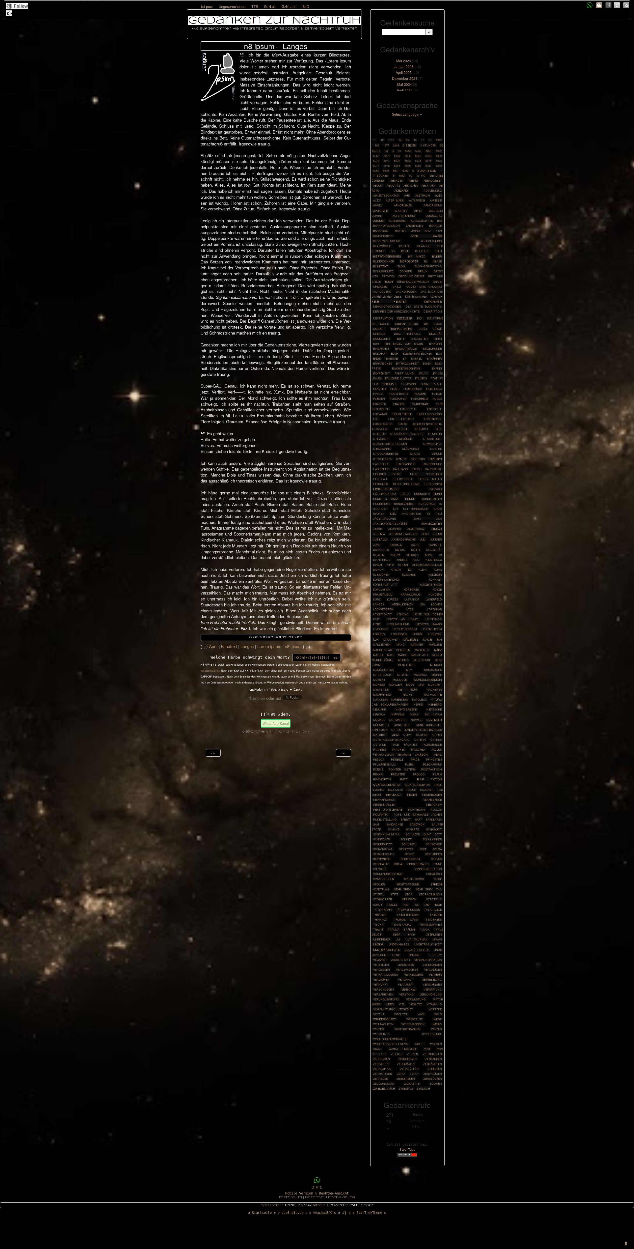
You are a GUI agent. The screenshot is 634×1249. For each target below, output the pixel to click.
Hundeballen (432, 499)
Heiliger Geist (387, 474)
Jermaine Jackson (403, 534)
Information (411, 513)
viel (402, 1004)
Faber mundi (405, 373)
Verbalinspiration (428, 960)
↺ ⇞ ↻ (317, 1187)
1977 (386, 145)
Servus (436, 859)
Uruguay (435, 955)
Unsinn (414, 955)
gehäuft (421, 429)
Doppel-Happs (401, 329)
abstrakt (429, 185)
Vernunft (380, 984)
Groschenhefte (385, 453)
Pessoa (378, 759)
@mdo (319, 1205)
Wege (438, 1019)
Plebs (409, 764)
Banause (435, 225)
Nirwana (398, 714)
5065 (397, 156)
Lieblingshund (398, 624)
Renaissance (432, 799)
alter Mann (395, 200)
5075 (428, 161)
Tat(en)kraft (383, 909)
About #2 (393, 185)
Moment (379, 679)
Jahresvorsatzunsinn (390, 523)
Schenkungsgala (386, 834)
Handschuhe (432, 464)
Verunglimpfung (386, 999)
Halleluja (380, 464)
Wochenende (432, 1034)
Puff (403, 779)
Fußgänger (382, 424)
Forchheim (419, 398)
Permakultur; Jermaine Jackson (400, 754)
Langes (247, 646)
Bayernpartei (383, 236)
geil (439, 429)
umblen (258, 698)
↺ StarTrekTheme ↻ (369, 1213)
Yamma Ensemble (403, 1049)
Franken (379, 404)
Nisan (414, 714)
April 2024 (405, 90)
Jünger (436, 539)
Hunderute (381, 504)
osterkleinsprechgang (391, 739)
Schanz (393, 829)
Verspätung (433, 989)
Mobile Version (299, 1193)
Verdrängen (432, 964)
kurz (377, 599)
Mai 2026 (403, 60)
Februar (389, 384)
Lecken (436, 604)
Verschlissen (383, 989)
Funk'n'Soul (433, 419)
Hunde (410, 499)
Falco (423, 373)
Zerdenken (381, 1059)
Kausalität (434, 550)
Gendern (435, 434)
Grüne (437, 453)
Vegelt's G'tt (401, 960)
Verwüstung (416, 999)
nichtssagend (406, 709)
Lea (422, 604)
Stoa (408, 894)
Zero (401, 1074)
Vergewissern (407, 969)
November (434, 720)
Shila (398, 864)
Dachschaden (406, 291)
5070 (376, 161)
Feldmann (408, 384)
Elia (439, 353)
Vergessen (381, 969)
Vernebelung (432, 979)
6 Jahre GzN (427, 170)
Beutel (404, 246)
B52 (439, 221)
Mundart (435, 684)
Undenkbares (399, 944)
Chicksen (380, 286)
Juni (376, 545)
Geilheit (379, 434)
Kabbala (396, 545)
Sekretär (406, 849)
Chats (437, 282)
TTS (254, 6)
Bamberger (414, 225)
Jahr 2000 (428, 518)
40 (399, 151)
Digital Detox (406, 324)
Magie (427, 639)
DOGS (438, 324)
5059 (408, 151)
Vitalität (415, 1004)
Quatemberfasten (386, 785)
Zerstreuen (405, 1078)
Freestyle (408, 409)
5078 (387, 166)
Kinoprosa (434, 560)
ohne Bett (402, 725)
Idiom (438, 509)
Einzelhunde (432, 348)
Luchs (417, 634)
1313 (391, 140)
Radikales (395, 790)
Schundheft (382, 844)
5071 (387, 161)
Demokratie (433, 301)
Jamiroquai (415, 529)
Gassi (402, 424)
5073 (408, 161)
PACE (395, 744)
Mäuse (402, 655)
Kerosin (412, 555)
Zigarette (412, 1083)
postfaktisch (431, 769)
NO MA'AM (433, 714)
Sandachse (394, 824)
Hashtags (400, 469)
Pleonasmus (432, 764)
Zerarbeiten (432, 1054)
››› (343, 752)
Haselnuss (381, 469)
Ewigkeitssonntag (406, 368)
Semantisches (383, 854)
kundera (435, 594)
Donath (379, 329)
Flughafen (398, 398)
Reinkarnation (384, 799)
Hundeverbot (404, 504)
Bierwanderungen (387, 256)
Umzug (378, 944)
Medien (403, 660)
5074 (418, 161)
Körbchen (411, 589)
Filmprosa (434, 389)
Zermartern (382, 1074)
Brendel (388, 276)
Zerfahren (433, 1059)
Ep (404, 358)
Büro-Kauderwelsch (413, 282)
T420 (405, 905)
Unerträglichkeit (428, 944)
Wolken (436, 1044)
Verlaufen (381, 979)
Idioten (378, 513)
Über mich (404, 934)
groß (415, 453)
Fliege (437, 394)
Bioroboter (409, 261)
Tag (426, 905)
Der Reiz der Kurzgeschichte (396, 311)
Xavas (377, 1049)
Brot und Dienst (411, 276)
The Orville (433, 909)
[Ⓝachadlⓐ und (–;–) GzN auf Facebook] (608, 4)
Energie (392, 358)
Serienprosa (410, 859)
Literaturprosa (405, 629)
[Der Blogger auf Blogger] (599, 4)
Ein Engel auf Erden (404, 343)
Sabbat (406, 819)
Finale (378, 394)
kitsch (396, 569)
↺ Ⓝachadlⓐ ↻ (322, 1213)
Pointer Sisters (402, 769)
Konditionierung (386, 579)
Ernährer (434, 358)
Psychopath (382, 779)
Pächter (410, 744)
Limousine (380, 629)
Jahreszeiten (432, 523)
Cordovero (382, 291)
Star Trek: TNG (429, 889)
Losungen (399, 634)
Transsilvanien (430, 924)
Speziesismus (414, 879)
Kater (415, 550)
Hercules (380, 484)
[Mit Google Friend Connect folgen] (17, 5)
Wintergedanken (407, 1029)
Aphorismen (403, 205)
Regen (412, 794)
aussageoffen (422, 221)
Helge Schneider (426, 474)
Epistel (416, 358)
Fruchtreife (402, 414)
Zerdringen (407, 1059)
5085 (408, 166)
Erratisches (382, 363)
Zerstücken (432, 1078)
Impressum (290, 1197)
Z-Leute (396, 1054)
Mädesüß (410, 639)
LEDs (409, 609)
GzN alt (270, 6)
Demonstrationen (387, 306)
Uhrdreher (382, 939)
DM (426, 324)
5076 (439, 161)
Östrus (436, 739)
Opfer (437, 735)
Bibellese (422, 251)
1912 (439, 140)
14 (399, 140)
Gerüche (406, 439)
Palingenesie (432, 744)
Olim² (407, 735)
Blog (401, 266)
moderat (420, 675)
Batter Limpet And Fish (418, 230)
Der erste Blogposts (424, 306)
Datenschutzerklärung (330, 1197)
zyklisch (423, 1088)
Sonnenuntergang (387, 874)
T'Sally (392, 905)
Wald (438, 1014)
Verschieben (432, 984)
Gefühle (401, 429)
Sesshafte (381, 864)
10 (374, 140)
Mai (439, 639)
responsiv (434, 804)
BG (393, 251)
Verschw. (408, 989)
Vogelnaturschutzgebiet (393, 1009)
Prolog (419, 774)
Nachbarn (434, 689)
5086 (418, 166)
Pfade (415, 759)
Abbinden (396, 180)
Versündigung (431, 994)
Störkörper (382, 899)
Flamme (420, 394)
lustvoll (435, 634)
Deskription (432, 311)
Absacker (410, 185)
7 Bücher (380, 175)
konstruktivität (385, 584)
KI (440, 555)
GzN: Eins (418, 459)
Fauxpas (421, 378)
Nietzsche (434, 709)
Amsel (377, 205)
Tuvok (424, 929)
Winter (378, 1029)
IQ (428, 513)
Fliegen (379, 398)
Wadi (421, 1014)
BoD (305, 6)
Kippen (403, 565)
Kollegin (435, 574)
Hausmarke (433, 469)
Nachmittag (382, 694)
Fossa (437, 398)
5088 (439, 166)
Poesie (378, 769)
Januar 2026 (404, 66)
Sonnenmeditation (428, 869)
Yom (427, 1049)
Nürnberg (381, 725)
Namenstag (399, 699)
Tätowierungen (408, 909)
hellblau (380, 479)
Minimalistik (433, 670)
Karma (400, 550)
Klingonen (381, 574)
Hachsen (435, 459)
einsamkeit (381, 348)
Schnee (406, 839)
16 (415, 140)
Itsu (439, 513)
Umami (437, 939)
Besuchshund (431, 241)
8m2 (401, 175)
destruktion (383, 318)
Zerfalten (381, 1064)
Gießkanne (382, 449)
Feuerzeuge (412, 389)
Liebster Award (429, 624)
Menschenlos (383, 670)
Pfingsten (434, 759)
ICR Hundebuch (415, 509)
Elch (394, 353)
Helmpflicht (403, 479)
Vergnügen (433, 969)
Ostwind (379, 744)
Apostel (401, 211)
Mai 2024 (404, 84)
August (379, 221)
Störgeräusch (430, 894)
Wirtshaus (381, 1034)
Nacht (407, 694)
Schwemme (434, 844)
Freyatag (380, 414)
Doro (423, 329)
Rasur (411, 790)
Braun (422, 271)
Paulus (436, 749)
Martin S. (422, 650)
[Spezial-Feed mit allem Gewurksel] (626, 4)
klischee (408, 574)
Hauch (416, 469)
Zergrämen (406, 1064)
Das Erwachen (416, 296)
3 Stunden (428, 145)
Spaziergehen (383, 879)
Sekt (423, 849)
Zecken (412, 1054)
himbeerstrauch (385, 489)
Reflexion (393, 794)
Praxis (378, 774)
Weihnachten (383, 1024)
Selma (437, 849)
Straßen (409, 899)
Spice (438, 879)
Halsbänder (405, 464)
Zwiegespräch (384, 1088)
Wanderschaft (384, 1019)
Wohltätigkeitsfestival (391, 1044)
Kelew (395, 555)
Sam (376, 824)
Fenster (379, 389)
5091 (396, 170)
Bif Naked (416, 256)
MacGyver (390, 639)
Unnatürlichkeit (417, 950)
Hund (438, 494)
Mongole (400, 679)
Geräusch (381, 439)
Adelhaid (401, 190)
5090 (386, 170)
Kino (416, 560)
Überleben (434, 934)
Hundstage (427, 504)
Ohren (396, 730)
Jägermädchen (384, 518)
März (438, 650)
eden (438, 339)
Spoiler (379, 884)
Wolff (419, 1044)
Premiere (398, 774)
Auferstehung (404, 216)
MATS (390, 655)
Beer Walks (426, 236)
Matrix (378, 655)
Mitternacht (383, 675)
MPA (421, 684)
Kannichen (381, 550)
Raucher (426, 790)
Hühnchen (422, 494)
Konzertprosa (431, 584)
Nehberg (435, 704)
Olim (395, 735)
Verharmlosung (385, 974)
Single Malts (417, 864)
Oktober (380, 735)
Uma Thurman (416, 939)
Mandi (400, 644)
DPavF (437, 329)
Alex (438, 195)
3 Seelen (409, 145)
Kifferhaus (381, 560)
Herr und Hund (406, 484)
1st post (206, 6)
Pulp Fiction (429, 779)
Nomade (379, 720)
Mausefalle (420, 655)
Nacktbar (380, 699)
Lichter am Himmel (402, 619)
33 (386, 151)
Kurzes (392, 599)
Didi (420, 318)
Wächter (401, 1014)
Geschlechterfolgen (390, 444)
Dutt (400, 339)
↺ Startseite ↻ (262, 1213)
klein (422, 569)
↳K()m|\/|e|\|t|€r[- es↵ (316, 657)
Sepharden (433, 854)
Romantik (380, 814)
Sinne (438, 864)
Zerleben (435, 1069)
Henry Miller (430, 479)
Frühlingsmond (430, 414)
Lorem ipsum (269, 646)
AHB (407, 195)
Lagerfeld (434, 599)
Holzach (435, 489)
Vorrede (435, 1009)
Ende (377, 358)
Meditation (422, 660)
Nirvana (379, 714)
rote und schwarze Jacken (418, 814)
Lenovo (402, 614)
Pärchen (398, 749)
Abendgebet (432, 180)
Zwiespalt (406, 1088)
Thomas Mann (406, 919)
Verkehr (435, 974)
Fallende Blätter (398, 378)
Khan (428, 555)
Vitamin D (434, 1004)
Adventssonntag (386, 195)
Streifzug (434, 899)
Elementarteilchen (417, 353)
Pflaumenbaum (384, 764)
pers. (438, 754)
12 (382, 140)
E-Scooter (419, 339)
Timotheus (434, 919)
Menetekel (406, 665)
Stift (394, 894)
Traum (378, 929)
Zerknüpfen (409, 1069)
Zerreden (380, 1078)
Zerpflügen (432, 1074)
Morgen (395, 684)
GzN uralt (289, 6)
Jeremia (379, 534)
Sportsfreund (407, 884)
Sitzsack (379, 869)
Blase (437, 261)
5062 (439, 151)
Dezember (404, 318)
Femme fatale (431, 384)
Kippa (390, 565)
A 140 (421, 175)
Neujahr (379, 709)
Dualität (435, 334)
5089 (376, 170)
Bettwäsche (382, 246)
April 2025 (404, 72)
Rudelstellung (385, 819)
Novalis (416, 720)
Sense (409, 854)
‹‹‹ (213, 752)
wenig (437, 1024)
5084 (397, 166)
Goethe (436, 449)
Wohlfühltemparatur (389, 1039)
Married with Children (391, 650)
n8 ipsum (293, 646)
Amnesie (436, 200)
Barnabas (380, 230)
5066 (408, 156)
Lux (375, 639)
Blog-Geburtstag (428, 266)
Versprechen (383, 994)
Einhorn (435, 343)
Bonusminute (383, 271)
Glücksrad (410, 449)
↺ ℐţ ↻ (344, 1213)
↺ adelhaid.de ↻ (292, 1213)
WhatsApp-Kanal (276, 723)
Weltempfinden (412, 1024)
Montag (379, 684)
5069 (439, 156)
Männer (417, 644)
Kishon (378, 569)
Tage (438, 905)
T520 (416, 905)
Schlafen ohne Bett (424, 834)
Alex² (377, 200)
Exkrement (381, 373)
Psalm (437, 774)
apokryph (380, 211)
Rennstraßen (384, 804)
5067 (418, 156)
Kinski (377, 565)
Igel (393, 513)
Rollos (436, 809)
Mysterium (381, 689)
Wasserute (414, 1019)
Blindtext (229, 646)
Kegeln (378, 555)
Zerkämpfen (432, 1064)
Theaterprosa (408, 914)
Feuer (394, 389)
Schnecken (381, 839)
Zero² (414, 1074)
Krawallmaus (411, 594)
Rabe (438, 785)
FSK (375, 419)
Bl (425, 261)
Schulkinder (432, 839)
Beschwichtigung (386, 241)
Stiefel (378, 894)
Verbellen (381, 964)
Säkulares (434, 819)
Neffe (418, 704)
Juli (422, 539)
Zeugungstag (383, 1083)
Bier (439, 251)
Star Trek (402, 889)
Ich (395, 509)
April (213, 646)
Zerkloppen (382, 1069)
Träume (409, 929)
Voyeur (378, 1014)
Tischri (378, 924)
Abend (413, 180)
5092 (405, 170)
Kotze (437, 589)
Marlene (435, 644)
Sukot (377, 905)
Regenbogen (432, 794)
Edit (376, 343)
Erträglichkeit (407, 363)
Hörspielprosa (384, 494)
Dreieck (379, 334)
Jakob (377, 529)
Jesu (425, 534)
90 (410, 175)
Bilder (437, 256)
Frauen (398, 404)
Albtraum (422, 195)
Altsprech (417, 200)
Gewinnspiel (432, 444)
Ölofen (421, 735)
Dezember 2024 (404, 78)
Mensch (436, 665)
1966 (376, 145)
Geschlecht (432, 439)
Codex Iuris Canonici (424, 286)
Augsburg (434, 216)
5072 (397, 161)
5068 (428, 156)
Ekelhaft (380, 353)
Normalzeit (398, 720)
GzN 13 (401, 459)
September (381, 859)
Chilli (397, 286)
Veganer (379, 960)
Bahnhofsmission (386, 225)
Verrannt (405, 984)
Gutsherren (382, 459)
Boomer (406, 271)
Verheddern (413, 974)
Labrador (411, 599)
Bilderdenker (383, 261)
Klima (438, 569)
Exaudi (437, 368)
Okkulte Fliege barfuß (423, 730)
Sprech (436, 884)
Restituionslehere (387, 809)
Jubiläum (380, 539)
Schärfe (412, 829)
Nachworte (433, 694)
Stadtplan (381, 889)
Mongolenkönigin (428, 679)
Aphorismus (433, 205)
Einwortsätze (406, 348)
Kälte (415, 545)
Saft (418, 819)
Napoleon (419, 699)
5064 (387, 156)
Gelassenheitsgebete (406, 434)
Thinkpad (380, 919)
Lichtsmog (433, 619)
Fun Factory (401, 419)
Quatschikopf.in (417, 785)
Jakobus (394, 529)
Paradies (379, 749)
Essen (427, 363)
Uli (398, 939)
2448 (396, 145)
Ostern (420, 739)
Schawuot (434, 829)
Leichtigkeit (382, 614)
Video (390, 1004)
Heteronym (433, 484)
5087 (428, 166)
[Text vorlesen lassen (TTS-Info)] (9, 12)
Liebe (377, 624)
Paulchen (418, 749)
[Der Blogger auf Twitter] (617, 4)
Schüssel (409, 844)
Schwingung (383, 849)
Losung (379, 634)
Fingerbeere (398, 394)
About (378, 185)
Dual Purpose (407, 334)
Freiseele (434, 409)
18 (429, 140)
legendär (434, 609)
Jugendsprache (403, 539)
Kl (409, 569)
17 (422, 140)
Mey (409, 670)
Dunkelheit (381, 339)
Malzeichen (382, 644)
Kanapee (435, 545)
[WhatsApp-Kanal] (590, 4)
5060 (418, 151)
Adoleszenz (433, 190)
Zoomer (436, 1083)
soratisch (434, 874)
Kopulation (381, 589)
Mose (410, 684)
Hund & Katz (385, 499)
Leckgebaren (383, 609)
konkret (435, 579)
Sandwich (417, 824)
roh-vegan (416, 809)
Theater (379, 914)
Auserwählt (398, 221)
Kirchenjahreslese (427, 565)
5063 (376, 156)
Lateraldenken (402, 604)
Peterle (397, 759)
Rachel (378, 790)
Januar (436, 529)
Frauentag (420, 404)
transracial (401, 924)
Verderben (405, 964)
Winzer (436, 1029)
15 (407, 140)
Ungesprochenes (232, 6)
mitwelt (403, 675)
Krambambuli (383, 594)
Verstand (406, 994)
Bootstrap (272, 1205)
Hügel (405, 494)
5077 (376, 166)
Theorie (436, 914)
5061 (429, 151)
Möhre (437, 675)
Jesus (437, 534)
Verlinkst (405, 979)
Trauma (393, 929)
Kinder (401, 560)
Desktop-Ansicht (334, 1193)
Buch (389, 282)
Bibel (405, 251)
